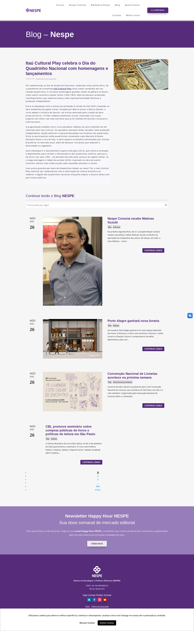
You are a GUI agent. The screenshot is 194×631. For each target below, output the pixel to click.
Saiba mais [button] (97, 544)
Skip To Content (10, 3)
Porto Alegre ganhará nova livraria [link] (133, 321)
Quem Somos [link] (132, 5)
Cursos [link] (60, 5)
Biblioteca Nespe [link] (100, 5)
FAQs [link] (87, 607)
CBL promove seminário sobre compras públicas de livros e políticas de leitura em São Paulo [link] (70, 430)
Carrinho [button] (158, 10)
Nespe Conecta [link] (77, 5)
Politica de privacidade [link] (100, 607)
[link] (33, 10)
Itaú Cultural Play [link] (62, 88)
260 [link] (98, 486)
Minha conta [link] (133, 15)
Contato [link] (116, 15)
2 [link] (98, 476)
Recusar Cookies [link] (87, 623)
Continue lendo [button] (153, 250)
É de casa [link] (116, 227)
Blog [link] (117, 5)
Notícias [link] (116, 325)
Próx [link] (98, 490)
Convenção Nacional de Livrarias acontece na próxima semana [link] (132, 375)
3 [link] (98, 479)
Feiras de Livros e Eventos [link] (46, 79)
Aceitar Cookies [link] (107, 623)
